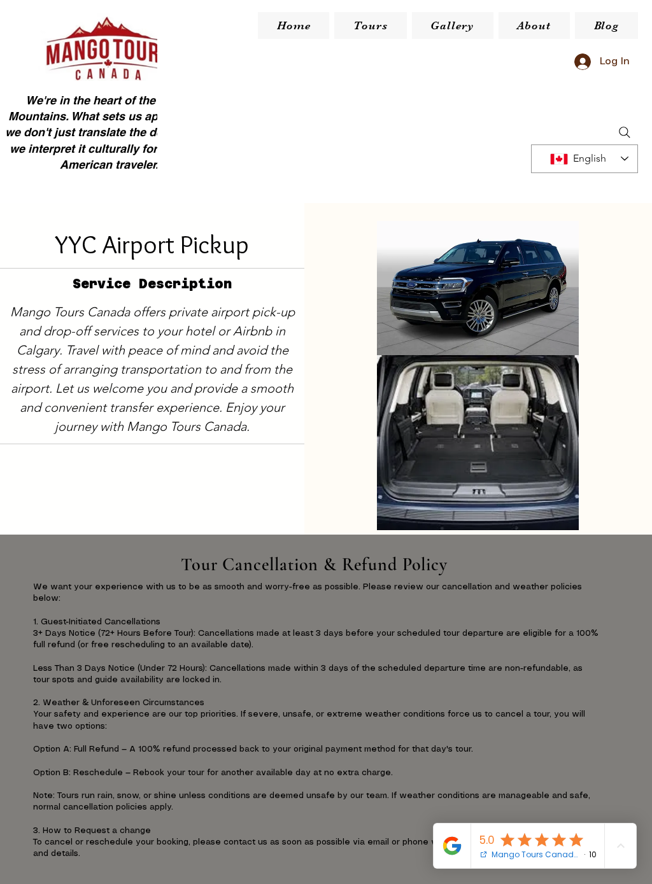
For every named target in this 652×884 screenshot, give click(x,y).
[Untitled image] (478, 288)
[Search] (624, 132)
